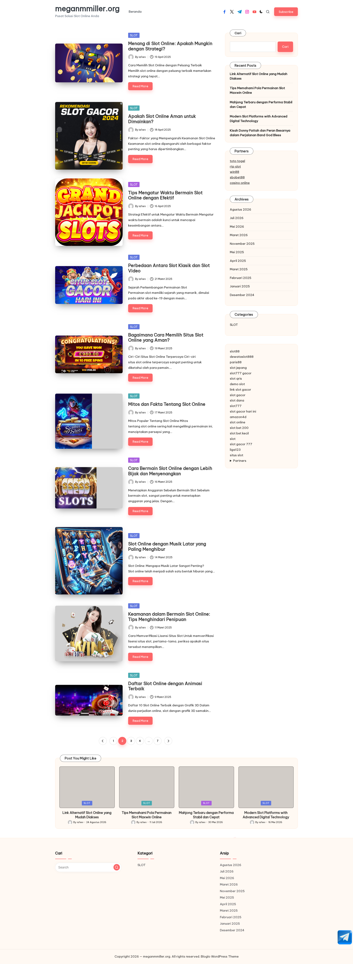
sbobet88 (237, 177)
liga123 (235, 450)
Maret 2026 (239, 235)
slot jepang (238, 368)
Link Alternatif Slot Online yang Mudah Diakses (258, 76)
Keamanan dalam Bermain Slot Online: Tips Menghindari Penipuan (169, 616)
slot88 (235, 351)
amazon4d (238, 417)
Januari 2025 (240, 286)
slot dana (237, 401)
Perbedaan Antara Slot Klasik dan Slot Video (169, 268)
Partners (239, 461)
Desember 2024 (242, 295)
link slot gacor (240, 390)
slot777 (236, 406)
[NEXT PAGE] (168, 741)
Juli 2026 (236, 218)
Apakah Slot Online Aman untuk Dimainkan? (162, 118)
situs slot (236, 455)
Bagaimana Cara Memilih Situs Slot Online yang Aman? (165, 337)
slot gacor (237, 395)
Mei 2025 (237, 252)
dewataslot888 (242, 357)
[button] (286, 11)
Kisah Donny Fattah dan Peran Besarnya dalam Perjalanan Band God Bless (260, 132)
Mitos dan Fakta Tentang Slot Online (166, 404)
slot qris (236, 379)
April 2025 (238, 261)
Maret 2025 (239, 269)
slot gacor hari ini (243, 411)
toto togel (237, 161)
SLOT (134, 35)
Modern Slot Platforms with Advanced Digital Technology (258, 118)
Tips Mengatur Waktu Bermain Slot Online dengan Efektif (165, 195)
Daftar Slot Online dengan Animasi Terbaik (165, 686)
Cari (238, 33)
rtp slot (235, 166)
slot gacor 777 (241, 444)
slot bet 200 (239, 428)
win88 (234, 172)
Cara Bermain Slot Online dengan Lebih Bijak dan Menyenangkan (170, 470)
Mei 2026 (237, 227)
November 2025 (242, 244)
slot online (237, 422)
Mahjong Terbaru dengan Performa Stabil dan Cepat (261, 104)
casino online (240, 183)
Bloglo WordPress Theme (220, 956)
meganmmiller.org (87, 9)
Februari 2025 (240, 278)
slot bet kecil (239, 433)
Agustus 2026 (240, 209)
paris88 (236, 362)
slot (233, 439)
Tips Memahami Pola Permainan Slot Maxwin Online (257, 90)
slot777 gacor (241, 373)
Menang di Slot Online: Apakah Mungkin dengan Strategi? (170, 46)
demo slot (237, 384)
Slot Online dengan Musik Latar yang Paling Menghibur (167, 546)
